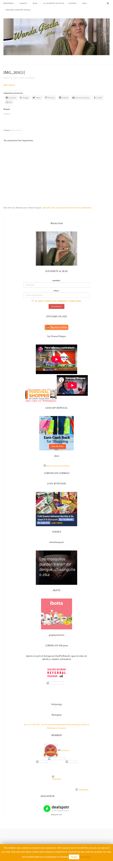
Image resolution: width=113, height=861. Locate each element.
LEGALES (23, 3)
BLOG (35, 3)
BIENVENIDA (8, 3)
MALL (85, 3)
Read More (85, 857)
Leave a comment (27, 78)
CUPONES (72, 3)
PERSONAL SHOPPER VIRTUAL (18, 10)
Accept (74, 857)
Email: (57, 291)
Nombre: (57, 280)
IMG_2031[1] (9, 85)
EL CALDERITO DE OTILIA (54, 3)
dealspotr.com (56, 814)
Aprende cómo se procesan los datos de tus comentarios (66, 207)
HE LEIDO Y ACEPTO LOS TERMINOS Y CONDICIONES (57, 301)
